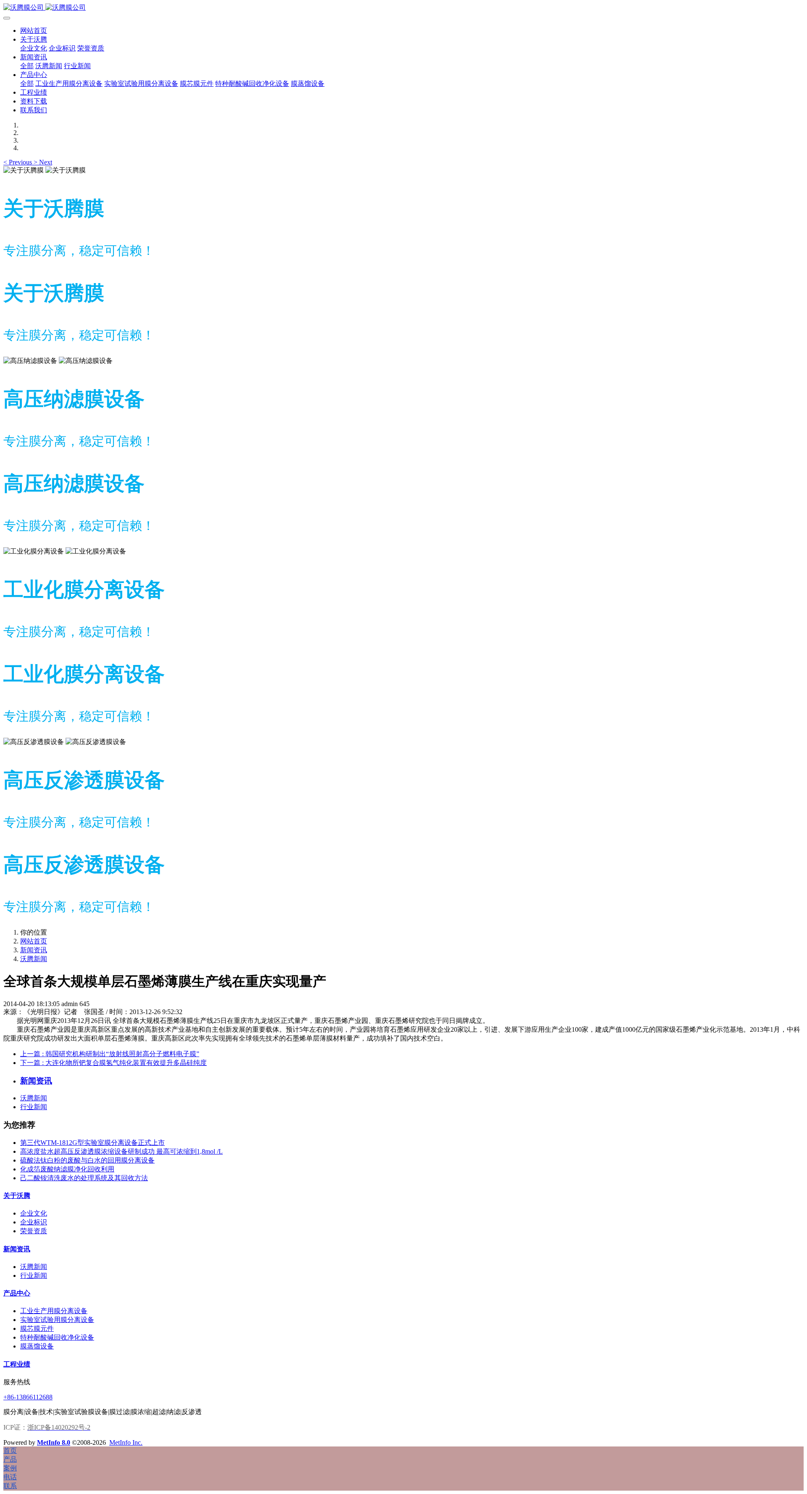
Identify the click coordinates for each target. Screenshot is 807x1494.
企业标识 (33, 1222)
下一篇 (113, 1062)
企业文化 (33, 1213)
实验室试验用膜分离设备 (57, 1319)
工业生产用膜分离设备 (53, 1310)
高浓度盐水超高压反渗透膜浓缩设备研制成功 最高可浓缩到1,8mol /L (121, 1151)
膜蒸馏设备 (37, 1346)
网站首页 (33, 30)
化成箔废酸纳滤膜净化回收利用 (67, 1169)
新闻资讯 (33, 950)
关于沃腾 (16, 1195)
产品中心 (16, 1293)
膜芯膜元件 (37, 1328)
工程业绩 (16, 1364)
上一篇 (109, 1053)
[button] (18, 162)
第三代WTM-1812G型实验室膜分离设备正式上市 (92, 1142)
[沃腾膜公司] (403, 7)
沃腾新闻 (33, 958)
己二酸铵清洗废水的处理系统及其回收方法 (84, 1177)
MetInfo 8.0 (53, 1442)
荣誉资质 (33, 1230)
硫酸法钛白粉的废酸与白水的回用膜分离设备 (87, 1160)
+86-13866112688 (28, 1397)
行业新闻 (33, 1106)
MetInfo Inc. (125, 1442)
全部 (27, 65)
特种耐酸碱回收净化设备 (57, 1337)
